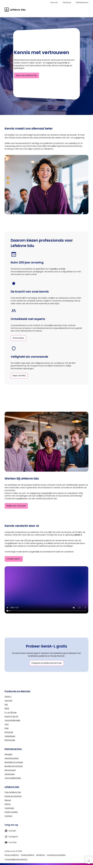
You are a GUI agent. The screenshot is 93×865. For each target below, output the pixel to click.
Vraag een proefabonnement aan (46, 663)
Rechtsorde (10, 740)
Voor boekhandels (13, 778)
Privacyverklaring (12, 855)
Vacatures (9, 808)
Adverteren (10, 774)
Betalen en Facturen (14, 766)
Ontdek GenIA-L (14, 559)
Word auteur (18, 338)
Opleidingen (10, 736)
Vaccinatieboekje (12, 720)
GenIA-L (8, 696)
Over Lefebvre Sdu (13, 792)
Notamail (9, 732)
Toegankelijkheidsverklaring (16, 859)
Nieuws (8, 800)
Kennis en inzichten (13, 796)
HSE (6, 704)
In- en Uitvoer (11, 712)
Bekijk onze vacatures (16, 505)
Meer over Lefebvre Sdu (26, 75)
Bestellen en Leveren (14, 762)
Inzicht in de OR (11, 716)
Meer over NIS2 (19, 375)
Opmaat (8, 700)
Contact (8, 816)
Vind (6, 724)
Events (7, 804)
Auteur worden (11, 812)
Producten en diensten (17, 691)
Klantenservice (13, 749)
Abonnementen (12, 758)
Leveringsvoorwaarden (56, 855)
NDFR (7, 708)
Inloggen (8, 754)
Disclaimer (40, 855)
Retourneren (10, 770)
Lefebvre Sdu (12, 786)
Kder (7, 728)
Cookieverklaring (27, 855)
